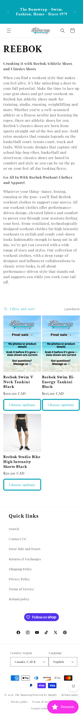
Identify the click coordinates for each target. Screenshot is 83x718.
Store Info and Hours (25, 549)
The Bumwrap (23, 694)
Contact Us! (18, 539)
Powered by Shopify (45, 694)
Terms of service (42, 701)
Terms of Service (21, 589)
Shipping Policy (20, 569)
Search (14, 529)
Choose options (22, 405)
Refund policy (19, 599)
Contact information (43, 708)
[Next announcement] (75, 12)
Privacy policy (19, 701)
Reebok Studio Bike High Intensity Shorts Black (22, 462)
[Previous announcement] (8, 12)
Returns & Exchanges (25, 559)
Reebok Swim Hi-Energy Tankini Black (58, 382)
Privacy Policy (19, 579)
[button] (9, 31)
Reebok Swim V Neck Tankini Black (18, 382)
